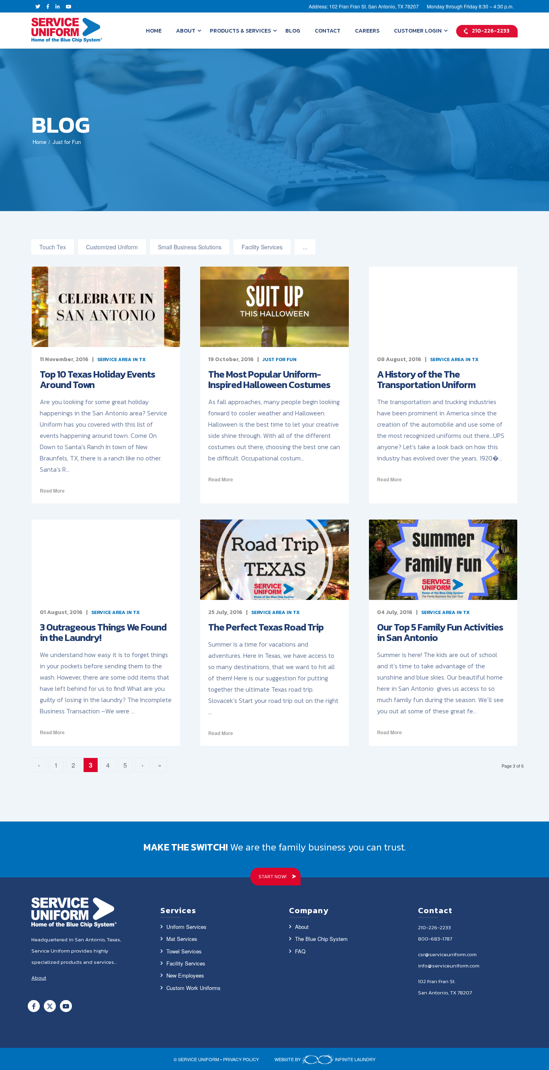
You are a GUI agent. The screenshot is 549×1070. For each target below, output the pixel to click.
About (302, 926)
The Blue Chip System (321, 939)
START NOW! (272, 876)
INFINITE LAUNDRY (354, 1059)
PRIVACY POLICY (241, 1059)
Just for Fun (279, 359)
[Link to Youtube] (66, 1006)
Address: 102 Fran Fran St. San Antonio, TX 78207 (364, 6)
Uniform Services (186, 926)
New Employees (185, 975)
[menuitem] (154, 30)
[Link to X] (50, 1006)
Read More (52, 490)
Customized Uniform (112, 247)
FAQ (300, 951)
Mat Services (181, 939)
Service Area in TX (121, 359)
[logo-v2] (66, 30)
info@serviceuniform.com (448, 965)
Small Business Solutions (189, 247)
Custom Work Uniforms (193, 988)
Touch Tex (52, 247)
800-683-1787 (435, 939)
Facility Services (262, 247)
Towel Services (184, 951)
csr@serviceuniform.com (447, 954)
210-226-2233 (434, 927)
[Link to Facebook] (34, 1006)
